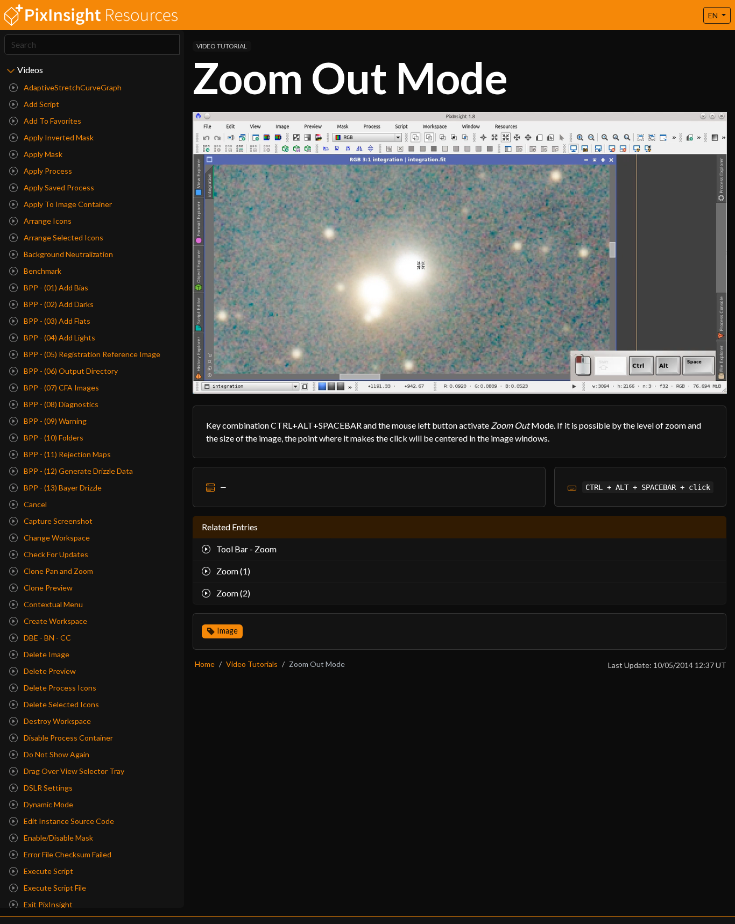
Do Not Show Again (55, 754)
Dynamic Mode (47, 804)
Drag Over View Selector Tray (73, 771)
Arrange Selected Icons (62, 237)
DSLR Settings (47, 787)
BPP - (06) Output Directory (70, 370)
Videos (30, 70)
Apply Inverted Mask (58, 137)
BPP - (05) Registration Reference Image (91, 354)
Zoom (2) (232, 593)
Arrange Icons (47, 220)
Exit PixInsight (47, 904)
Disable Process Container (67, 737)
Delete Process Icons (59, 687)
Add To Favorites (51, 120)
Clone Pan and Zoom (57, 570)
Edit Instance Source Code (68, 821)
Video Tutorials (252, 664)
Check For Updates (55, 554)
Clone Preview (47, 587)
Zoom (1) (232, 571)
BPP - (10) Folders (52, 437)
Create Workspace (54, 621)
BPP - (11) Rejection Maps (66, 454)
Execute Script (47, 871)
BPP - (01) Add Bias (55, 287)
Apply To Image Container (67, 204)
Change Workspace (56, 537)
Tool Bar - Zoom (246, 549)
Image (227, 630)
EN (713, 15)
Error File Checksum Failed (66, 854)
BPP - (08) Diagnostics (60, 404)
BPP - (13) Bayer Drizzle (62, 487)
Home (205, 664)
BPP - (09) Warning (54, 420)
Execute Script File (54, 887)
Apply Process (47, 170)
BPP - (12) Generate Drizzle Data (77, 470)
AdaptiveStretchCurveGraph (72, 87)
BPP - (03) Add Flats (56, 320)
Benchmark (41, 270)
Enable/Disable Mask (57, 837)
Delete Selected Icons (60, 704)
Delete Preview (49, 671)
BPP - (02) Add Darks (58, 304)
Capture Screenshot (57, 520)
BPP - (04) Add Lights (58, 337)
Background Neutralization (67, 254)
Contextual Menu (52, 604)
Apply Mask (42, 154)
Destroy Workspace (56, 721)
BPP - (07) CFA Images (60, 387)
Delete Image (45, 654)
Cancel (34, 504)
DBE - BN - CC (46, 637)
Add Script (40, 104)
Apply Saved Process (58, 187)
